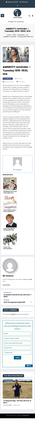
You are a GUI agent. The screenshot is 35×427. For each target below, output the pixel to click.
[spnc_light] (32, 16)
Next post (6, 300)
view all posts (6, 284)
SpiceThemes (26, 416)
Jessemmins (21, 406)
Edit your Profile (27, 279)
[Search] (29, 16)
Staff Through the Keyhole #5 (14, 302)
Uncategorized (7, 78)
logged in (13, 314)
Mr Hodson (19, 78)
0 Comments (21, 82)
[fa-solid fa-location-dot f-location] (17, 5)
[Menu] (2, 15)
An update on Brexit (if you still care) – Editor (17, 296)
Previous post (7, 292)
